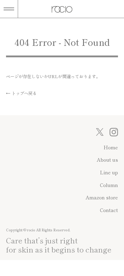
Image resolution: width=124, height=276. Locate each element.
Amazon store (101, 197)
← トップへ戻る (21, 93)
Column (109, 185)
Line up (109, 172)
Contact (109, 210)
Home (111, 147)
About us (107, 159)
